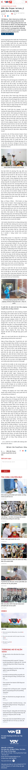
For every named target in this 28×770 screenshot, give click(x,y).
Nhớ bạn (4, 629)
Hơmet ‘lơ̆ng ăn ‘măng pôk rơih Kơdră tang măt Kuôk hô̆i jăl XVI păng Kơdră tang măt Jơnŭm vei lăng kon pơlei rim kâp (14, 712)
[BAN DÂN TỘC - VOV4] (8, 1)
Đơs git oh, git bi (7, 642)
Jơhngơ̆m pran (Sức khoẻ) (8, 6)
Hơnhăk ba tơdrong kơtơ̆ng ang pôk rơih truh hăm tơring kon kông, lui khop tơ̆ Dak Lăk (14, 676)
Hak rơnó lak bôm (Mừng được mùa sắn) (13, 632)
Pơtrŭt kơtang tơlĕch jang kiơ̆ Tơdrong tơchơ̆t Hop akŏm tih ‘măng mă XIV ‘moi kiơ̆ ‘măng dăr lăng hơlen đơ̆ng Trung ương (14, 662)
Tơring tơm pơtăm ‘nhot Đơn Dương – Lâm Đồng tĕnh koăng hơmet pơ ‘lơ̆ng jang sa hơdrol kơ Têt (14, 704)
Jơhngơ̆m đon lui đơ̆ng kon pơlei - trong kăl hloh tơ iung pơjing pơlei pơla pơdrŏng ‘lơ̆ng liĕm (14, 690)
